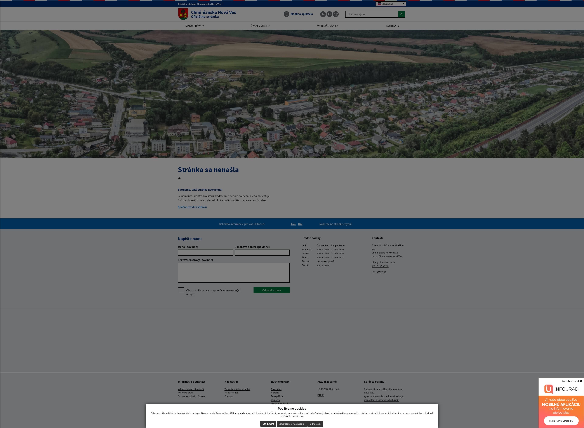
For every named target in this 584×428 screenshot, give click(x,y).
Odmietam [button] (315, 424)
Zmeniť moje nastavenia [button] (291, 424)
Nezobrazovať (571, 381)
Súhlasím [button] (268, 424)
